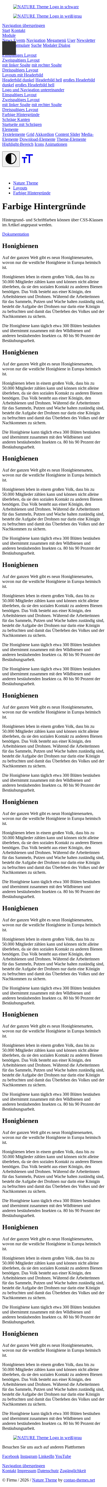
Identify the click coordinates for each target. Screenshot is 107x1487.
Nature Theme (44, 1480)
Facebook (10, 1456)
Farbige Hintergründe (31, 193)
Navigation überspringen (23, 25)
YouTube (63, 1456)
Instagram (28, 1456)
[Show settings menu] (9, 48)
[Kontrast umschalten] (11, 159)
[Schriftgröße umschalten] (27, 163)
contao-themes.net (79, 1480)
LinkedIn (46, 1456)
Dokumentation (15, 234)
